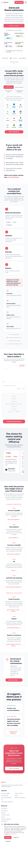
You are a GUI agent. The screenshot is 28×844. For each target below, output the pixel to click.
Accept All (7, 837)
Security (3, 812)
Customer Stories (5, 815)
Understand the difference (13, 732)
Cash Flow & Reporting (7, 801)
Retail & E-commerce (20, 797)
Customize (8, 841)
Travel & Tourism (19, 793)
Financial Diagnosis (6, 819)
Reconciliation (4, 795)
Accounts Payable (5, 793)
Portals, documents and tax (8, 91)
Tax (2, 799)
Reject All (16, 837)
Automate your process (14, 421)
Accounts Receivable (6, 797)
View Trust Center (13, 680)
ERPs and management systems (8, 87)
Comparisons (4, 810)
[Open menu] (25, 2)
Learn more (13, 834)
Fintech (16, 795)
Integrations (4, 821)
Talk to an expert (19, 2)
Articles (3, 817)
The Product (4, 808)
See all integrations (14, 131)
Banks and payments (19, 87)
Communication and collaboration (19, 91)
